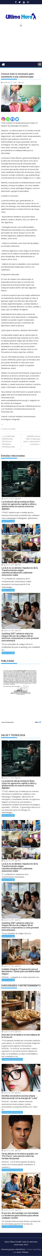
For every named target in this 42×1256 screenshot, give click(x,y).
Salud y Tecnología (9, 429)
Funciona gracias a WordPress (13, 1249)
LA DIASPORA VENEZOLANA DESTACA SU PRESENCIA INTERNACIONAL (8, 441)
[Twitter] (17, 119)
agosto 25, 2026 (8, 499)
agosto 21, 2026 (8, 966)
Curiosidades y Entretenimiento (12, 1059)
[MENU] (39, 64)
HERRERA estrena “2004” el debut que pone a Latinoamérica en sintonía (32, 440)
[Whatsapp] (8, 119)
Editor (22, 82)
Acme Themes (22, 1252)
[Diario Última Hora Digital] (3, 64)
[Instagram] (3, 119)
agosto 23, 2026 (8, 630)
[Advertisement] (21, 44)
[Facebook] (12, 119)
